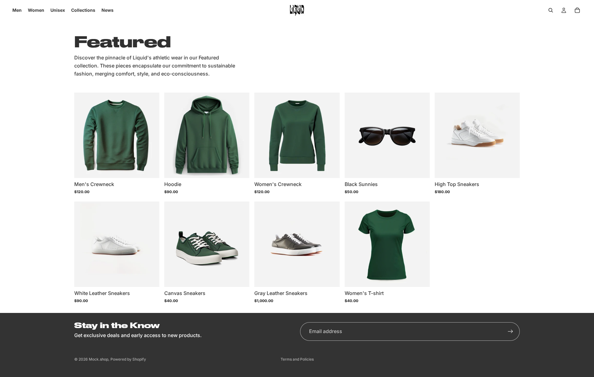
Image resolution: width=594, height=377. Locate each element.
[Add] (420, 168)
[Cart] (577, 10)
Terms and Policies (297, 359)
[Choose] (149, 168)
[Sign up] (510, 331)
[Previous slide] (83, 135)
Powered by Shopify (128, 359)
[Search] (550, 10)
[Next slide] (150, 135)
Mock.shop (98, 359)
